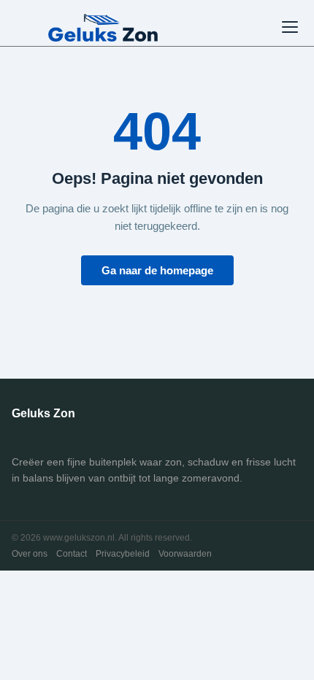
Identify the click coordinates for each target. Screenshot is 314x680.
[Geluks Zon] (103, 27)
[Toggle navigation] (289, 27)
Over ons (29, 554)
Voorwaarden (185, 554)
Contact (71, 554)
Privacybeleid (123, 554)
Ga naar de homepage (157, 270)
